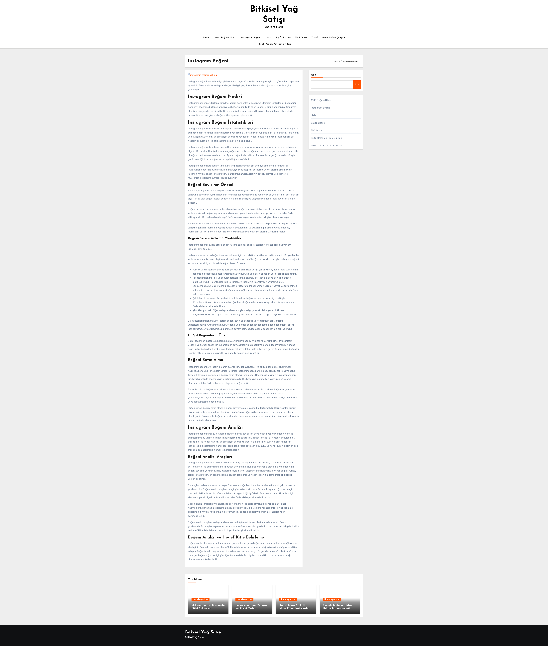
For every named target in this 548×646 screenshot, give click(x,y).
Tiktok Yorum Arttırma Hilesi (274, 44)
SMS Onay (301, 37)
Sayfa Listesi (283, 37)
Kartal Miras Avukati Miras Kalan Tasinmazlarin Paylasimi (295, 608)
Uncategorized (200, 599)
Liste (268, 37)
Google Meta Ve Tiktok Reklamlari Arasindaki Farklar (337, 608)
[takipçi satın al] (202, 75)
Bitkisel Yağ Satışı (203, 632)
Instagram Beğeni (250, 37)
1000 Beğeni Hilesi (225, 37)
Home (206, 37)
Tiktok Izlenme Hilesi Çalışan (328, 37)
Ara (313, 74)
